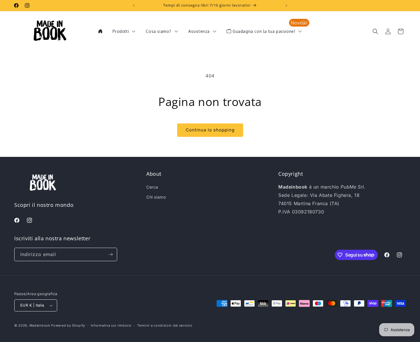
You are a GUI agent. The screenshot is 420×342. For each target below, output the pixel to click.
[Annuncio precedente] (133, 5)
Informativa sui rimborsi (111, 325)
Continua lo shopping (210, 130)
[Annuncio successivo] (286, 5)
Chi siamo (156, 197)
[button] (375, 31)
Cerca (152, 187)
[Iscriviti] (110, 254)
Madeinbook (39, 325)
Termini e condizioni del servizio (164, 325)
